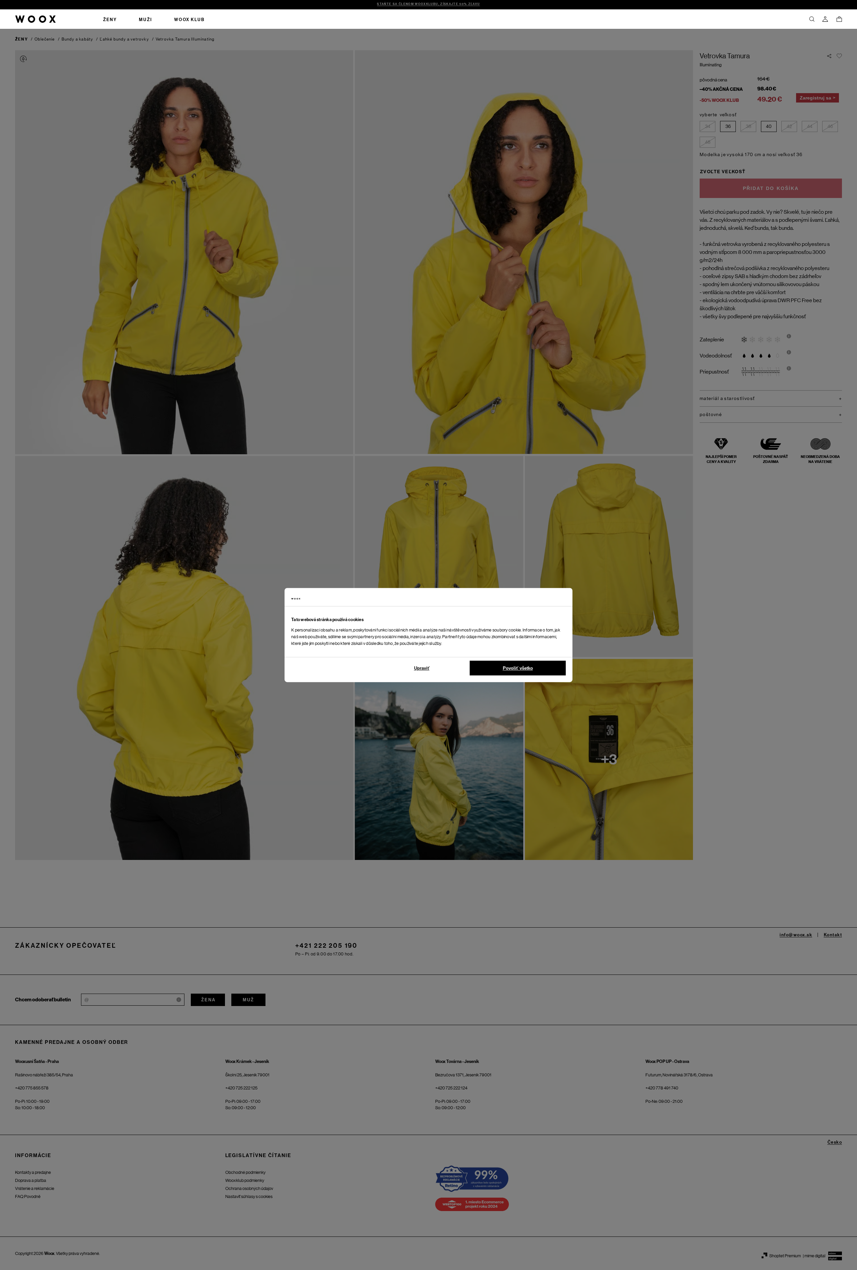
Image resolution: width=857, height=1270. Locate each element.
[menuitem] (110, 19)
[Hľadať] (811, 19)
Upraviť (422, 668)
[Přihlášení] (825, 19)
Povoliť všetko (518, 668)
